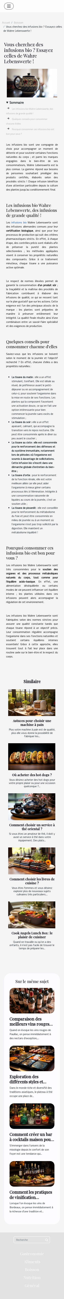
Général (32, 1285)
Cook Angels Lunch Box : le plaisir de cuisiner (32, 935)
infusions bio (19, 222)
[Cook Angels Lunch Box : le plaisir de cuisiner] (31, 914)
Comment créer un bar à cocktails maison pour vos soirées (31, 1139)
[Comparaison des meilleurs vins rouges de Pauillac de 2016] (32, 1000)
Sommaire (17, 102)
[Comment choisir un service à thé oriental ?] (31, 806)
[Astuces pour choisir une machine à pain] (31, 702)
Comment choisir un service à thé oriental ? (32, 827)
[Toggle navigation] (9, 6)
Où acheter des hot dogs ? (32, 775)
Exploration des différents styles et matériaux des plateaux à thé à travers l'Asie (31, 1084)
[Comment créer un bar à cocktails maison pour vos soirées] (32, 1116)
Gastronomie (32, 1253)
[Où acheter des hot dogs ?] (31, 756)
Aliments (32, 1261)
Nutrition (32, 1277)
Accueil (6, 22)
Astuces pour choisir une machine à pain (32, 722)
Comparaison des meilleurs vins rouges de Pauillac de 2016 (29, 1024)
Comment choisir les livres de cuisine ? (32, 881)
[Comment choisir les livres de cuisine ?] (31, 860)
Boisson (18, 22)
